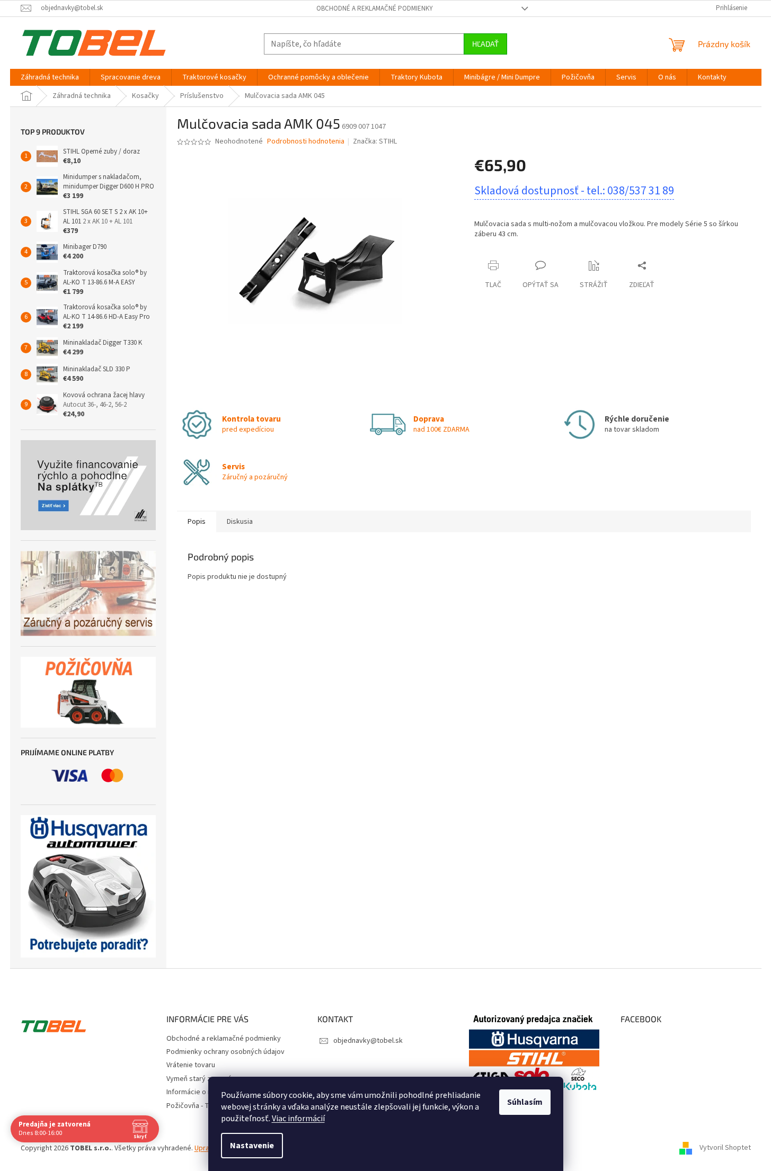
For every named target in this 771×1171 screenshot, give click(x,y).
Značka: (375, 141)
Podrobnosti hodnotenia (305, 142)
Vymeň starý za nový (199, 1079)
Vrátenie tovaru (190, 1065)
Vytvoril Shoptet (725, 1148)
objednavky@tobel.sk (368, 1040)
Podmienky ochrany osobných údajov (225, 1052)
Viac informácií (298, 1118)
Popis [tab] (197, 521)
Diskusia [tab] (240, 521)
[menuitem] (50, 77)
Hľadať (485, 43)
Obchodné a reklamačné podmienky (374, 8)
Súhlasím (525, 1102)
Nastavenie (252, 1145)
